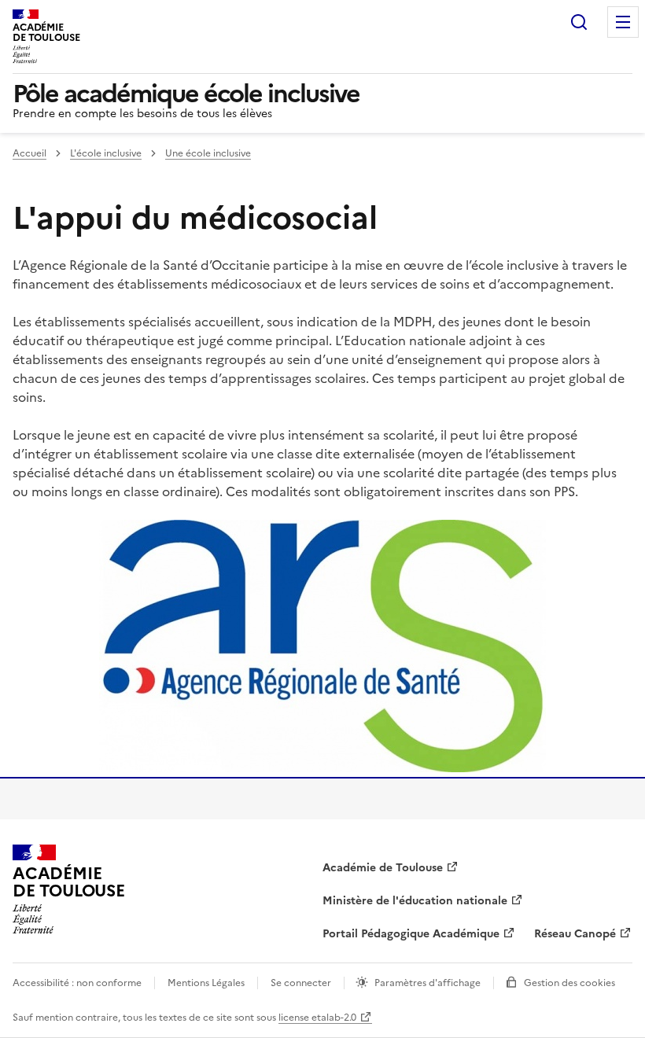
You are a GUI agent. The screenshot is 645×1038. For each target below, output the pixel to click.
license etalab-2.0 (317, 1017)
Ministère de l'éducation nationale (414, 901)
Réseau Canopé (575, 934)
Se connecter (301, 983)
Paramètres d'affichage (427, 983)
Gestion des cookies (569, 983)
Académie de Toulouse (382, 867)
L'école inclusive (106, 153)
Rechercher (579, 22)
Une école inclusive (208, 153)
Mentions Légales (206, 983)
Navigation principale (623, 22)
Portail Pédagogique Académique (410, 934)
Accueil (29, 153)
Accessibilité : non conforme (77, 983)
